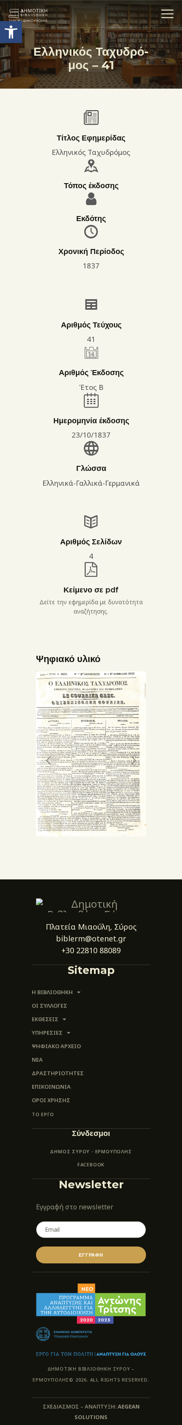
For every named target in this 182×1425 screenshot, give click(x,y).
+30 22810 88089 (91, 950)
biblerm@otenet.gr (91, 938)
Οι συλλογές (49, 1005)
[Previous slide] (49, 760)
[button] (11, 32)
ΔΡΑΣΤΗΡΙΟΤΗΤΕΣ (58, 1073)
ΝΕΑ (37, 1059)
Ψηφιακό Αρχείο (56, 1046)
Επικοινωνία (51, 1086)
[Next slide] (133, 760)
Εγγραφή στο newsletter (74, 1206)
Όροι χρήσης (51, 1100)
